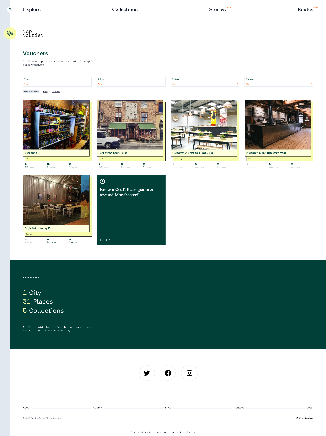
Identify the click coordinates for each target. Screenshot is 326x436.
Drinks (101, 79)
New (45, 91)
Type (26, 79)
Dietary (175, 79)
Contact (239, 407)
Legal (310, 407)
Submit (97, 407)
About (26, 407)
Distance (56, 91)
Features (250, 79)
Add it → (105, 240)
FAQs (168, 407)
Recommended (31, 91)
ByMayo (309, 418)
